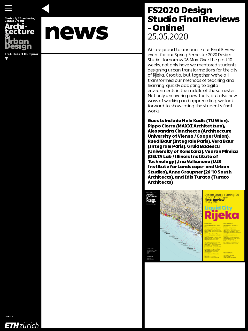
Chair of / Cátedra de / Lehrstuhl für (20, 33)
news (76, 31)
